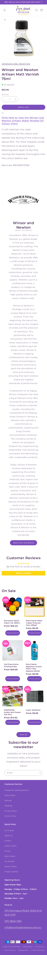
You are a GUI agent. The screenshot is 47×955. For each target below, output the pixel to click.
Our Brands (9, 861)
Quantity (5, 94)
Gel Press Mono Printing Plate (11, 665)
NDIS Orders (10, 795)
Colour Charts (11, 846)
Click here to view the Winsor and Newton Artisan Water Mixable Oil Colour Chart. (23, 120)
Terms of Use (10, 816)
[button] (4, 10)
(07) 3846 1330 (13, 921)
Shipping (8, 806)
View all (23, 734)
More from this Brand (23, 543)
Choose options (12, 633)
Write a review (23, 573)
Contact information (38, 950)
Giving (7, 851)
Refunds (8, 800)
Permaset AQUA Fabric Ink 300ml (12, 622)
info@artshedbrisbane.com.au (23, 927)
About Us (9, 836)
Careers (8, 841)
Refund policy (28, 946)
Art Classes (9, 830)
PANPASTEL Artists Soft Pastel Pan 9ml (12, 712)
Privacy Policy (11, 811)
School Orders (11, 866)
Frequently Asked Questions (17, 790)
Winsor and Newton (16, 63)
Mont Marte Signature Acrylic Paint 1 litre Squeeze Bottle (34, 667)
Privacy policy (39, 946)
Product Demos (11, 872)
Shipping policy (23, 950)
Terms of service (10, 950)
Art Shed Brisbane (14, 946)
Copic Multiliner (33, 710)
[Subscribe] (39, 773)
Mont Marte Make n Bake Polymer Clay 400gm (34, 623)
